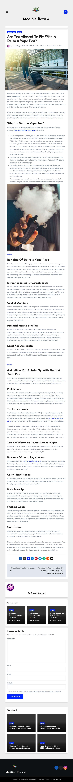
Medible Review (36, 19)
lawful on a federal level (32, 461)
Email (9, 674)
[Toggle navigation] (6, 12)
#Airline (37, 46)
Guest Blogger (17, 46)
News (19, 32)
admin (14, 617)
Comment (11, 639)
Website (10, 683)
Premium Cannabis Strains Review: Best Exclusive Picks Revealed (20, 728)
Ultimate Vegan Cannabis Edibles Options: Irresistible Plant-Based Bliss (19, 748)
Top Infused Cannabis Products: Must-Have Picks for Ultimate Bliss (51, 728)
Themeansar (57, 779)
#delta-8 (55, 46)
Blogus (48, 779)
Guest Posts (11, 32)
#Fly (60, 46)
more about (24, 130)
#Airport (49, 46)
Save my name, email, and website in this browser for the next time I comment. (35, 692)
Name (9, 665)
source (9, 254)
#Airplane (43, 46)
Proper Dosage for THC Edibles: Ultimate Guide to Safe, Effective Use (50, 748)
